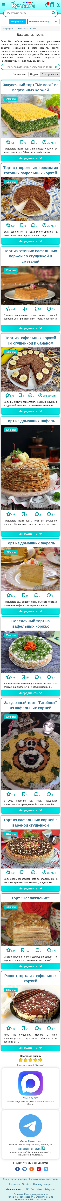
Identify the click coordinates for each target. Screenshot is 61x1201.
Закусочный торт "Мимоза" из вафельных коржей (30, 87)
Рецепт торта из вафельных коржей (30, 978)
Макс (39, 1189)
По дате (34, 74)
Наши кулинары (42, 1184)
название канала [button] (28, 1148)
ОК (32, 1189)
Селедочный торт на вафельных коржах (30, 623)
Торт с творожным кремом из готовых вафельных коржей (30, 170)
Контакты (14, 1184)
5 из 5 (40, 1060)
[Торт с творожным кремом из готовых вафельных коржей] (30, 199)
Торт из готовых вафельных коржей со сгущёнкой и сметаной (30, 256)
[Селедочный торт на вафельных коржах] (30, 651)
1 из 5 (20, 1060)
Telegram (50, 1189)
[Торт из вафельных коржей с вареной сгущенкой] (30, 848)
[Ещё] (56, 21)
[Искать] (53, 13)
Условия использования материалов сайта (30, 1196)
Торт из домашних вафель (30, 420)
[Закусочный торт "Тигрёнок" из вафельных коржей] (30, 751)
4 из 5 (35, 1060)
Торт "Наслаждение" (30, 898)
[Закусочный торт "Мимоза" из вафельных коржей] (30, 115)
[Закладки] (52, 4)
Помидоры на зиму (39, 21)
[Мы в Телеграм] (30, 1126)
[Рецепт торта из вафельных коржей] (30, 1004)
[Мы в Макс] (30, 1083)
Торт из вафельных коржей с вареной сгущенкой (30, 822)
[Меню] (3, 4)
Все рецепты (17, 21)
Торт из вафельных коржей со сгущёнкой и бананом (30, 340)
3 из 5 (30, 1060)
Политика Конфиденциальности (31, 1194)
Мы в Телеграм (30, 1141)
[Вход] (58, 4)
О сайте (26, 1184)
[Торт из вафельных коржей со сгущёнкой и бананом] (30, 369)
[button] (30, 158)
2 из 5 (25, 1060)
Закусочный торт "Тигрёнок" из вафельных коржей (30, 705)
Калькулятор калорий (15, 1179)
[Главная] (23, 5)
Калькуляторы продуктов (43, 1179)
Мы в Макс (30, 1098)
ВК (27, 1189)
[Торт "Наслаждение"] (30, 924)
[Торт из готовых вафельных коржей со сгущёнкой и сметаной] (30, 285)
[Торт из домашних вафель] (30, 467)
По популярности (49, 74)
